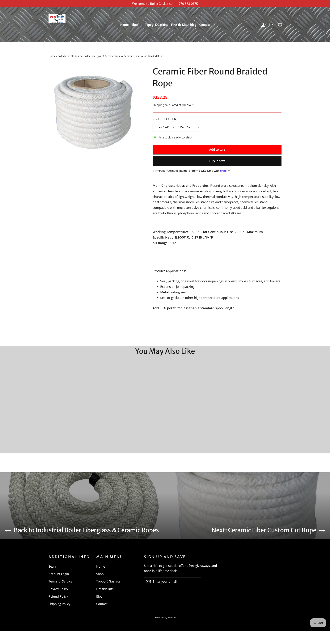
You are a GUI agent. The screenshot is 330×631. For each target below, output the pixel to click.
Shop (135, 25)
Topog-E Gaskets (156, 25)
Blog (193, 25)
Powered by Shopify (165, 617)
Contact (204, 25)
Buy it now (217, 161)
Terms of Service (60, 581)
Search (53, 566)
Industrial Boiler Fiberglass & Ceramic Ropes (97, 56)
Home (124, 25)
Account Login (59, 574)
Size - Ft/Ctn (164, 119)
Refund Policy (58, 596)
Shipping (158, 105)
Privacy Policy (58, 589)
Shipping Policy (59, 604)
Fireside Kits (179, 25)
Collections (64, 56)
